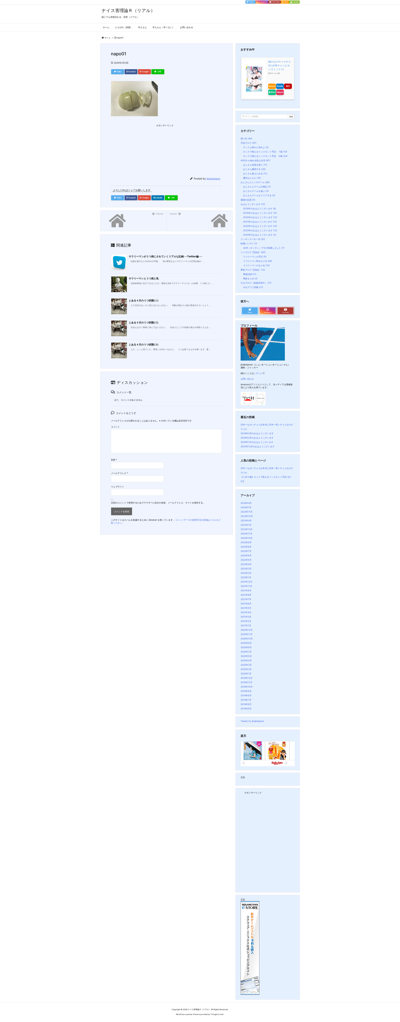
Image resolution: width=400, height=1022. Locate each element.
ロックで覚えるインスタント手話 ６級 (265, 156)
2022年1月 (246, 577)
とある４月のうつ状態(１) (143, 300)
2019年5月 (246, 708)
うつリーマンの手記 (254, 256)
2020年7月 (246, 651)
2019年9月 (246, 691)
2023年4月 (246, 520)
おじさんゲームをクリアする (259, 195)
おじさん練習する (254, 169)
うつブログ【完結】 (253, 252)
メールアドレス (119, 473)
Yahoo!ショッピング (280, 92)
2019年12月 (246, 678)
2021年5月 (246, 608)
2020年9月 (246, 643)
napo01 (119, 37)
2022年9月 (246, 542)
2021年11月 (246, 586)
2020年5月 (246, 656)
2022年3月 (246, 568)
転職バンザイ (249, 243)
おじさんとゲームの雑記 (257, 186)
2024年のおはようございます (259, 234)
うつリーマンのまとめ (256, 265)
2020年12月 (247, 629)
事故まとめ (250, 278)
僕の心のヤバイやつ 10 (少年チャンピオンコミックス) (279, 65)
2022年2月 (246, 573)
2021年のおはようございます (260, 221)
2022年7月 (246, 551)
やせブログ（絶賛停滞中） (256, 283)
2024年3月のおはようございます (257, 433)
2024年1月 (246, 507)
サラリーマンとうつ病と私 (144, 278)
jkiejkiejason (213, 178)
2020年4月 (246, 660)
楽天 (288, 86)
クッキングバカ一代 (253, 239)
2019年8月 (246, 695)
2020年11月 (246, 634)
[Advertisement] (134, 147)
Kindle (280, 86)
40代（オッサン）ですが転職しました (263, 248)
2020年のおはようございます (260, 217)
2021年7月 (246, 599)
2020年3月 (246, 664)
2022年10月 (247, 538)
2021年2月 (246, 621)
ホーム (107, 37)
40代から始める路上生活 (255, 160)
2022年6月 (246, 555)
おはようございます (253, 204)
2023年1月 (246, 524)
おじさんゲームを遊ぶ (256, 191)
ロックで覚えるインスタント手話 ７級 (265, 151)
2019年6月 (246, 704)
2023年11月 (246, 511)
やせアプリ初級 (253, 287)
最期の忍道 (248, 199)
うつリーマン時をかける (257, 261)
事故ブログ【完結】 (253, 269)
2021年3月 (246, 616)
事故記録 (249, 274)
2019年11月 (246, 682)
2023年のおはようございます (260, 230)
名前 (114, 459)
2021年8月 (246, 594)
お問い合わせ (247, 378)
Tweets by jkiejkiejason (252, 721)
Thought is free (217, 1014)
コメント (115, 426)
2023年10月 (247, 516)
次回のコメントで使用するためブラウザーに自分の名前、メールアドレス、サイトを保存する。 (158, 502)
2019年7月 (246, 699)
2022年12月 (246, 529)
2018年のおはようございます (259, 208)
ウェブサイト (117, 486)
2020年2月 (246, 669)
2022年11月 (246, 533)
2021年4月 (246, 612)
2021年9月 (246, 590)
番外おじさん (252, 178)
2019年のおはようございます (260, 213)
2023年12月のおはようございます (258, 446)
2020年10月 (247, 638)
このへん (258, 373)
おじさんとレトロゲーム (255, 182)
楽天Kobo (272, 92)
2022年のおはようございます (260, 226)
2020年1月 (246, 673)
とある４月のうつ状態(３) (143, 344)
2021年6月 (246, 603)
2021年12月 (246, 581)
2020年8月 (246, 647)
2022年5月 (246, 559)
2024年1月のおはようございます (257, 442)
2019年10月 (247, 686)
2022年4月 (246, 564)
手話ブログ (248, 143)
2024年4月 (246, 503)
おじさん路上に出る (255, 173)
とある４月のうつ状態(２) (143, 322)
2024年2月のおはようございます (257, 437)
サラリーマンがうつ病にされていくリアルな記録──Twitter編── (165, 256)
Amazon (272, 86)
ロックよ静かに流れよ (256, 147)
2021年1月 (246, 625)
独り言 (246, 138)
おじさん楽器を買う (255, 164)
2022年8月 (246, 546)
